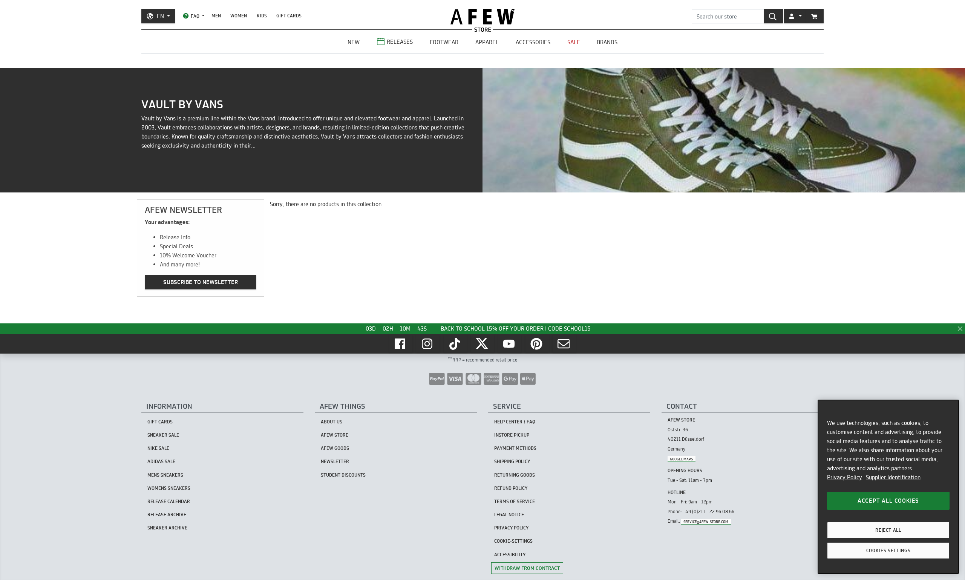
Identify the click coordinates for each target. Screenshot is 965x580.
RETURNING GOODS (514, 475)
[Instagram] (428, 343)
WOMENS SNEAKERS (168, 488)
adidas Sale (161, 461)
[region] (888, 487)
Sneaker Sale (163, 435)
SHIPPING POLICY (512, 461)
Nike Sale (158, 448)
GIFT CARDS (289, 15)
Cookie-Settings (513, 541)
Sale (573, 42)
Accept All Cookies (888, 500)
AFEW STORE (482, 17)
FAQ (195, 16)
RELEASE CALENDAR (168, 501)
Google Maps (681, 459)
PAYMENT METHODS (515, 448)
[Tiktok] (455, 343)
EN (160, 16)
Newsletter (335, 461)
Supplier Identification (893, 477)
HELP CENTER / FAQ (514, 422)
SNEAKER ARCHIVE (167, 528)
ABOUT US (331, 422)
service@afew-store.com (705, 521)
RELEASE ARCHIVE (166, 514)
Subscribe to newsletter (200, 282)
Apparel (487, 42)
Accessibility (509, 554)
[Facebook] (400, 343)
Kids (262, 15)
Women (238, 15)
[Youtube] (509, 343)
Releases (400, 41)
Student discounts (343, 475)
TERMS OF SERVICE (514, 501)
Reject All (888, 530)
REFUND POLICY (510, 488)
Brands (607, 42)
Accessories (533, 42)
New (354, 42)
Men (216, 15)
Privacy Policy (844, 477)
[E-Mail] (564, 343)
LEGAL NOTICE (509, 514)
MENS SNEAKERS (165, 475)
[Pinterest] (537, 343)
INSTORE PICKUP (511, 435)
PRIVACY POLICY (511, 528)
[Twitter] (482, 343)
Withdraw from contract (527, 568)
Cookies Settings (888, 550)
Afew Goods (335, 448)
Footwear (444, 42)
